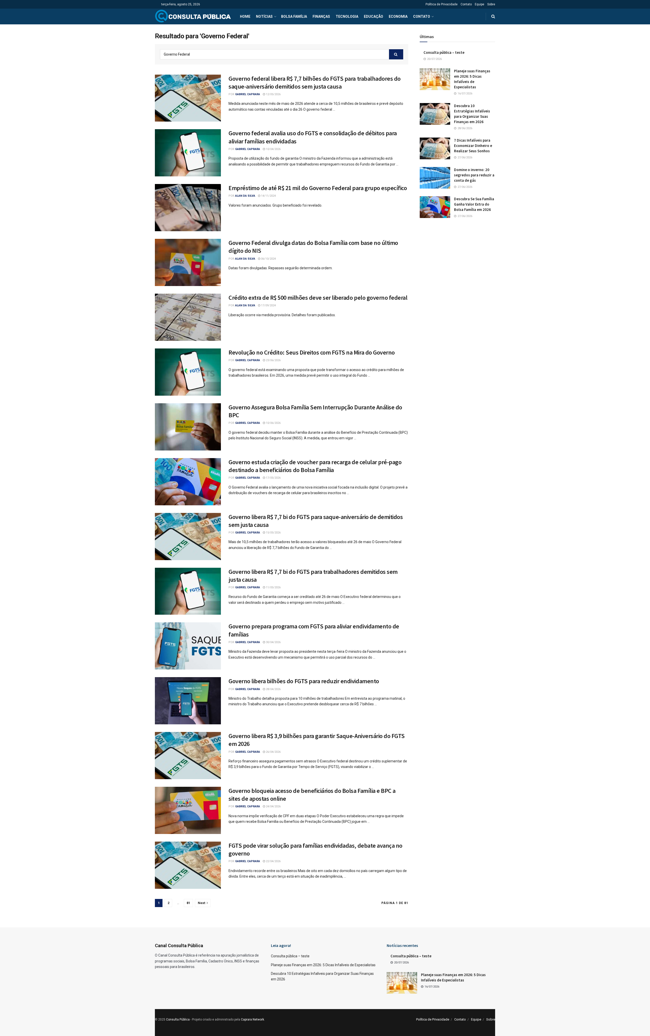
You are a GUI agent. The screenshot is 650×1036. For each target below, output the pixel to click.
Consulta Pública (178, 1019)
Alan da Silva (245, 195)
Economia (398, 16)
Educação (373, 16)
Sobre (491, 4)
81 (188, 903)
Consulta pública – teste (444, 52)
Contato (466, 4)
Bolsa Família (294, 16)
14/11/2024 (268, 195)
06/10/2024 (268, 258)
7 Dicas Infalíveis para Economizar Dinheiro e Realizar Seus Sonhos (473, 145)
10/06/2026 (273, 423)
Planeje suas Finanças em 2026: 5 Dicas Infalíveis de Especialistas (323, 965)
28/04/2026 (273, 689)
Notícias (264, 16)
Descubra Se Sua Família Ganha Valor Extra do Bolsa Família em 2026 (474, 204)
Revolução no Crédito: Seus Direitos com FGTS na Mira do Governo (312, 352)
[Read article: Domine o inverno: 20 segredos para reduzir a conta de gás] (435, 178)
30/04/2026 (273, 642)
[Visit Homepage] (193, 16)
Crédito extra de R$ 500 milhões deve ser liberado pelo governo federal (318, 298)
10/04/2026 (273, 149)
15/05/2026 (273, 532)
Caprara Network (252, 1019)
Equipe (479, 4)
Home (245, 16)
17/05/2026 (273, 477)
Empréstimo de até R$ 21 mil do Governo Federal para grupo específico (318, 188)
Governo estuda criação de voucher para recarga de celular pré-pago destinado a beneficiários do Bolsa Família (315, 466)
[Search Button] (493, 16)
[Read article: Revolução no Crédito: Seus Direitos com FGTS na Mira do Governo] (188, 372)
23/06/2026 (273, 360)
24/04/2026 (273, 806)
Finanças (321, 16)
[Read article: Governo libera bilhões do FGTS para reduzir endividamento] (188, 700)
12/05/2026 (273, 94)
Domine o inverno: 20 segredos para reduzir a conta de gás (474, 175)
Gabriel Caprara (247, 94)
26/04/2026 (273, 752)
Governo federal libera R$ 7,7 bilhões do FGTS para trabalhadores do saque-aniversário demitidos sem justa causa (315, 82)
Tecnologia (347, 16)
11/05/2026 (273, 587)
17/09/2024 (268, 305)
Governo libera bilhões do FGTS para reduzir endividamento (304, 681)
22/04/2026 (273, 861)
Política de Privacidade (442, 4)
